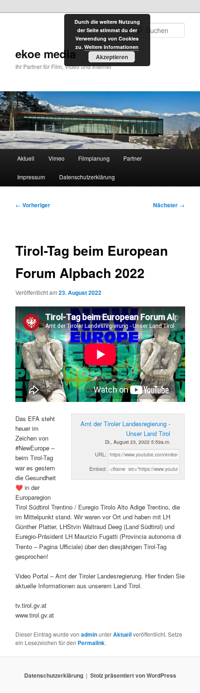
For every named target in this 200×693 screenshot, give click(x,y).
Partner (132, 158)
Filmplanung (94, 158)
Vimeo (56, 158)
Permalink (91, 643)
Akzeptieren (112, 57)
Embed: (98, 468)
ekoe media (45, 53)
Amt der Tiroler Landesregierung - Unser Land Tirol (125, 428)
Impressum (31, 177)
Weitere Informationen (111, 46)
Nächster (169, 205)
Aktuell (25, 158)
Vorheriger (32, 205)
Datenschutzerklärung (87, 177)
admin (89, 634)
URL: (101, 454)
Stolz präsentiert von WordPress (133, 675)
